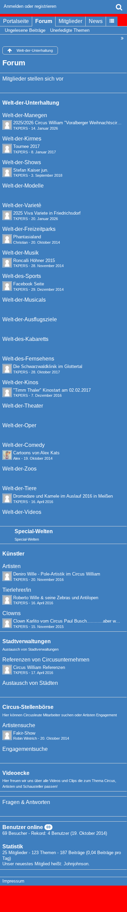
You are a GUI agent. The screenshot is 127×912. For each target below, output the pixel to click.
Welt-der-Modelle (23, 186)
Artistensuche (18, 725)
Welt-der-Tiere (19, 488)
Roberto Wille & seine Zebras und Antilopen (55, 597)
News (96, 21)
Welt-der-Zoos (19, 469)
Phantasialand (27, 236)
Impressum (13, 881)
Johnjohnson (76, 863)
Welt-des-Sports (21, 276)
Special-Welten (34, 531)
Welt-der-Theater (22, 406)
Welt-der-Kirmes (21, 139)
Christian (20, 242)
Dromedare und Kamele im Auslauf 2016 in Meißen (63, 496)
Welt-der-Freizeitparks (29, 229)
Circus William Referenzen (39, 667)
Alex (16, 458)
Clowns (11, 613)
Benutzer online (22, 827)
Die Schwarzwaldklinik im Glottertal (47, 366)
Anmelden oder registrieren (30, 6)
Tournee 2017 (26, 146)
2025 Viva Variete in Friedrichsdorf (47, 213)
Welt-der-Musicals (24, 300)
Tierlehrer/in (16, 590)
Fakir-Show (24, 733)
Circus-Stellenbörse (28, 707)
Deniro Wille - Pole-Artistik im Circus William (56, 574)
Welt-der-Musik (20, 253)
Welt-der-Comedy (23, 445)
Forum (43, 21)
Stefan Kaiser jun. (30, 170)
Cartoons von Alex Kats (36, 452)
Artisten (11, 566)
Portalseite (16, 21)
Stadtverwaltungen (26, 641)
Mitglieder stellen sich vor (32, 79)
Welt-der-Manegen (24, 115)
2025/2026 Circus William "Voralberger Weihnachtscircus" (69, 122)
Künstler (13, 554)
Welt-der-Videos (21, 512)
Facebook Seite (28, 283)
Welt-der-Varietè (21, 205)
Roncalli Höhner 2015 (34, 260)
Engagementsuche (25, 749)
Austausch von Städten (30, 683)
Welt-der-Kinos (20, 382)
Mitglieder (70, 21)
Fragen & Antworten (26, 802)
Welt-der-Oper (19, 425)
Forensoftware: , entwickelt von (63, 895)
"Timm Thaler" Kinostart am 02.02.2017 (52, 390)
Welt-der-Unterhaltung (30, 103)
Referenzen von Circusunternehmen (45, 660)
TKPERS (20, 128)
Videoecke (15, 773)
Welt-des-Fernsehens (28, 359)
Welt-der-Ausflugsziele (29, 319)
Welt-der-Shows (21, 162)
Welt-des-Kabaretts (25, 339)
